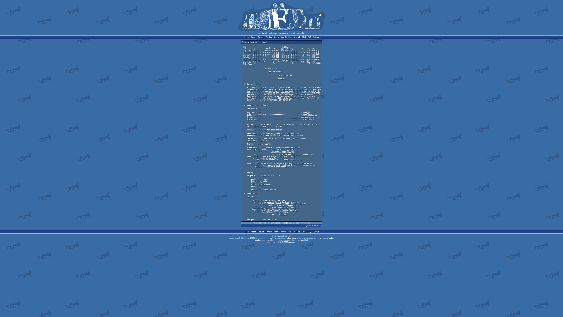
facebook (309, 238)
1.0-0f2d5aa (242, 238)
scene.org (281, 238)
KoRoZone (257, 42)
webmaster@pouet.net (292, 240)
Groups (261, 37)
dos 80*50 (272, 223)
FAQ (309, 37)
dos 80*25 (262, 223)
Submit (316, 37)
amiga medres (293, 223)
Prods (253, 37)
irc (333, 238)
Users (276, 37)
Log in (246, 37)
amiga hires (305, 223)
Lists (290, 37)
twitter (299, 238)
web (264, 42)
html (255, 223)
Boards (283, 37)
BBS (304, 37)
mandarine (263, 238)
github (305, 240)
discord (325, 238)
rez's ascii (281, 223)
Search (297, 37)
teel (270, 33)
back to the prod (313, 226)
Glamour (246, 42)
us (289, 33)
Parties (269, 37)
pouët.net (232, 238)
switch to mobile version (281, 236)
